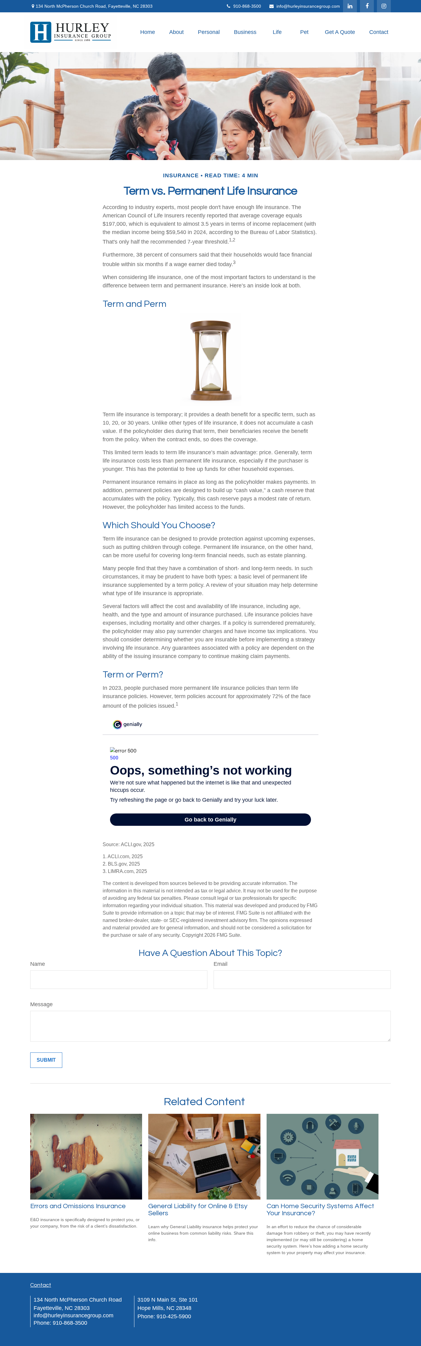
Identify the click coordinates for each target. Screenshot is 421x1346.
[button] (147, 32)
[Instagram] (384, 6)
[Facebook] (367, 6)
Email (220, 964)
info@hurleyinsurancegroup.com (308, 6)
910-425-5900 (174, 1316)
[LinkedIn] (350, 6)
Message (41, 1004)
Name (37, 964)
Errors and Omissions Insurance (78, 1206)
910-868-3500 (247, 6)
